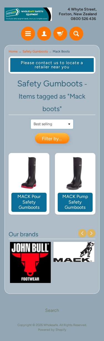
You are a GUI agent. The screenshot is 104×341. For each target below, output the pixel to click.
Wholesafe (51, 325)
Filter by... (52, 138)
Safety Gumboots (35, 51)
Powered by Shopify (52, 330)
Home (13, 51)
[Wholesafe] (28, 14)
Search (52, 310)
